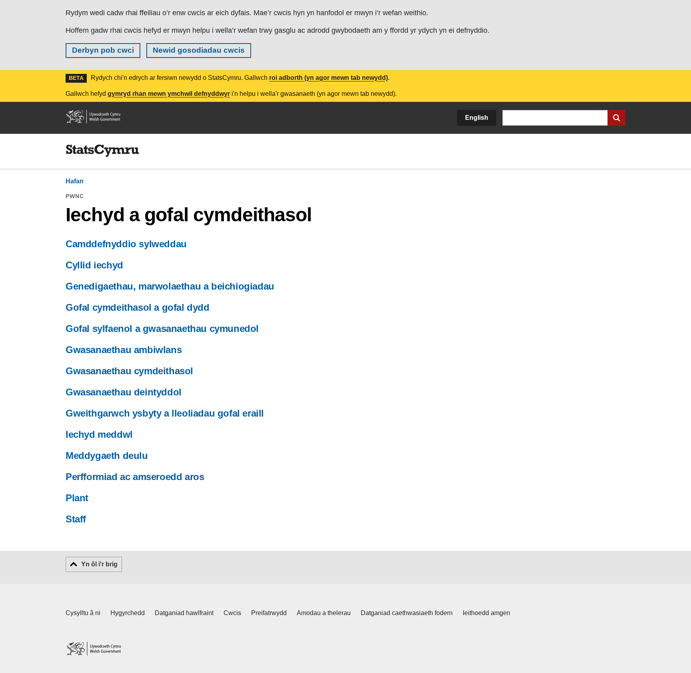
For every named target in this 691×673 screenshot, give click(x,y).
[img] (102, 151)
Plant (77, 497)
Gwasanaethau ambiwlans (124, 349)
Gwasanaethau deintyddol (124, 392)
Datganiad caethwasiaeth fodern (407, 612)
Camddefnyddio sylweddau (126, 243)
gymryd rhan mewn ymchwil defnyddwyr (169, 93)
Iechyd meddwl (99, 434)
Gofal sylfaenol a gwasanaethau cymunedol (162, 328)
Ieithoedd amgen (486, 612)
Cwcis (232, 612)
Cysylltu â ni (83, 612)
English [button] (476, 117)
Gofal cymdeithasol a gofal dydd (138, 307)
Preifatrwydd (269, 612)
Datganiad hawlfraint (184, 612)
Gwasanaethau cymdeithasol (129, 370)
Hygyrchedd (127, 612)
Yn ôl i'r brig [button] (99, 564)
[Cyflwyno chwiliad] (616, 118)
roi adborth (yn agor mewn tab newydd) (328, 77)
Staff (76, 519)
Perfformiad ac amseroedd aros (135, 476)
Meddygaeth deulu (107, 455)
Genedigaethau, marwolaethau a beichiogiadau (170, 286)
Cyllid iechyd (94, 265)
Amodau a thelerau (324, 612)
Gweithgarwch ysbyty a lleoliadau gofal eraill (165, 413)
